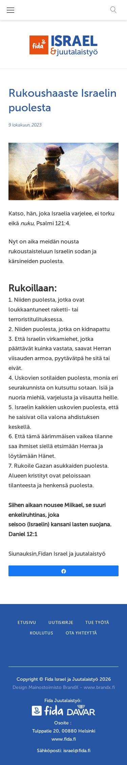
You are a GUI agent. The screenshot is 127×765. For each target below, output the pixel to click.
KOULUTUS (42, 633)
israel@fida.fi (76, 751)
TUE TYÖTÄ (97, 622)
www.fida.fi (63, 739)
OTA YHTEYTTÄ (82, 633)
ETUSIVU (27, 622)
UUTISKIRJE (60, 622)
